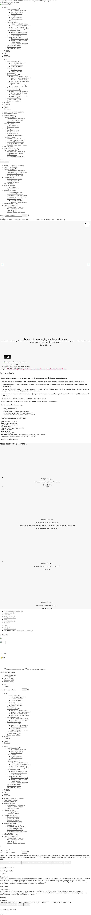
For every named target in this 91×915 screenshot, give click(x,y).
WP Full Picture (11, 868)
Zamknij (67, 862)
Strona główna (4, 219)
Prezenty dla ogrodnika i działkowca (55, 369)
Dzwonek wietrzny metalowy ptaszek (47, 566)
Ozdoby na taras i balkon (31, 219)
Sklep (10, 219)
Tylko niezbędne (58, 862)
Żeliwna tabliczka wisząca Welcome (47, 482)
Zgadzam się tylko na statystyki (32, 862)
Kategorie (6, 162)
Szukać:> (2, 215)
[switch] (6, 876)
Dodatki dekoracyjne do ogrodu (17, 369)
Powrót (20, 904)
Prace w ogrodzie (8, 681)
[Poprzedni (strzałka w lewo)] (0, 914)
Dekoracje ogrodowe (18, 219)
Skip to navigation (5, 2)
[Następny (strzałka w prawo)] (2, 914)
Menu (5, 684)
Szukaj (24, 215)
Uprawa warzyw (8, 678)
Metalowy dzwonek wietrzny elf (47, 605)
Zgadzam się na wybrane (9, 904)
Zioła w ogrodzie (8, 676)
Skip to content (15, 2)
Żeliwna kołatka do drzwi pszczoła (47, 523)
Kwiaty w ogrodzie (9, 680)
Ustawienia (47, 862)
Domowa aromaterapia (10, 675)
